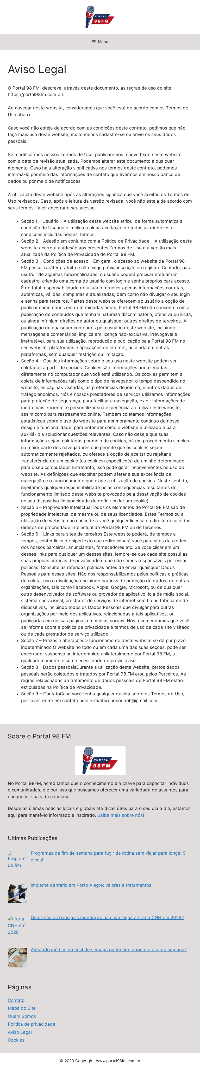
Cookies (16, 1040)
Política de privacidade (31, 1024)
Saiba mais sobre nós (120, 815)
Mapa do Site (22, 1008)
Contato (16, 1000)
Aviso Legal (20, 1032)
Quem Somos (22, 1016)
